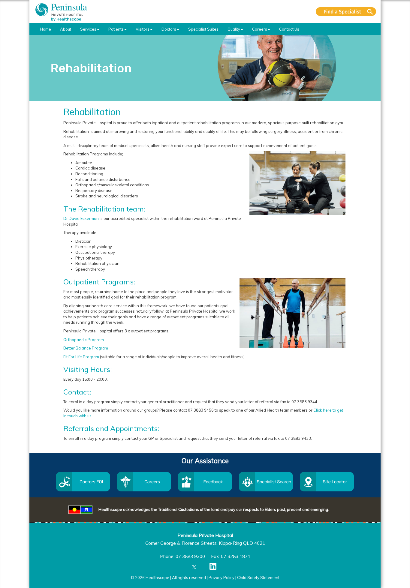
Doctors (168, 29)
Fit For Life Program (81, 356)
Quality (234, 29)
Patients (116, 29)
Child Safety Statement (258, 577)
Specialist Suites (203, 29)
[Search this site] (346, 11)
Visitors (142, 29)
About (65, 29)
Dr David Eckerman (81, 218)
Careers (259, 29)
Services (88, 29)
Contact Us (289, 29)
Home (45, 29)
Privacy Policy (221, 577)
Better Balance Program (85, 348)
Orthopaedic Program (83, 339)
